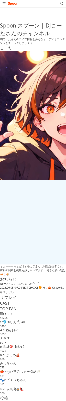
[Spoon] (13, 3)
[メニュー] (4, 4)
